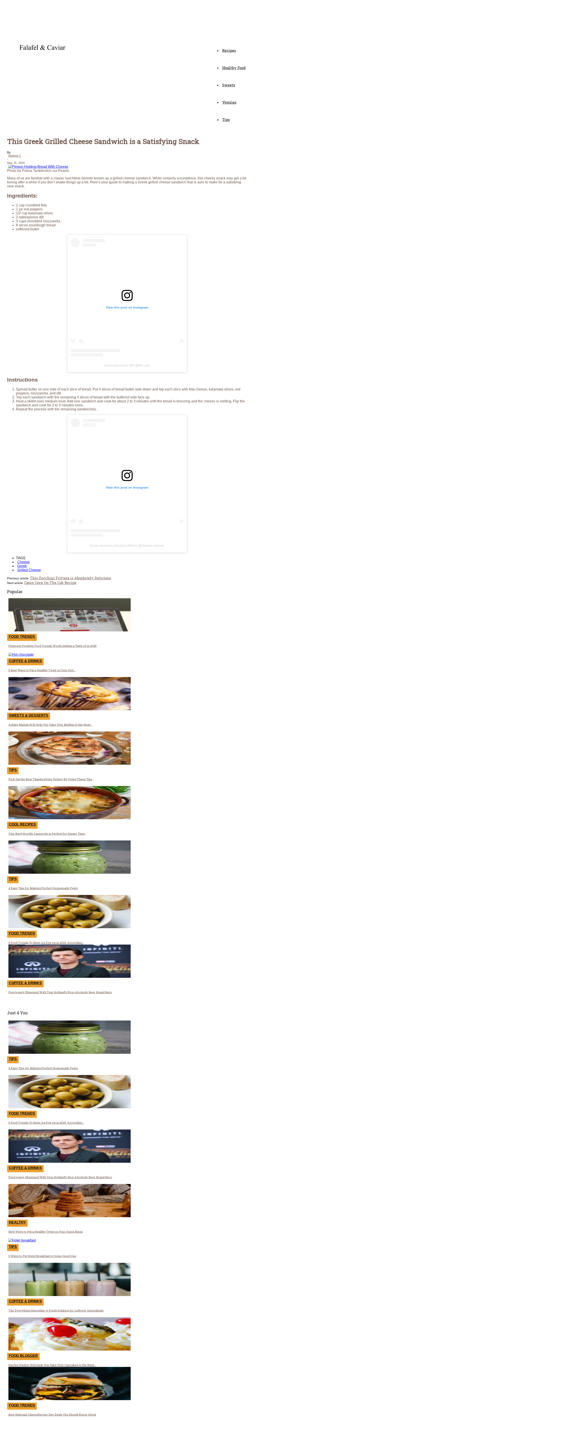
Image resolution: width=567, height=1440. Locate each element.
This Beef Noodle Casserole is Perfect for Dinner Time (46, 834)
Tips (226, 119)
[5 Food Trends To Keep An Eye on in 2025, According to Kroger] (69, 927)
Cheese (23, 562)
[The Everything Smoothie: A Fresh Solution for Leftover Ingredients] (69, 1295)
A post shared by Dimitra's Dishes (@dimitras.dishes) (127, 545)
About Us (178, 1433)
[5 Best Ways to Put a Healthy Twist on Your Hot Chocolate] (21, 654)
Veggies (229, 102)
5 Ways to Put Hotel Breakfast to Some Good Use (42, 1256)
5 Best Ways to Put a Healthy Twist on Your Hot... (41, 670)
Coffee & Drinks (25, 661)
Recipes (229, 50)
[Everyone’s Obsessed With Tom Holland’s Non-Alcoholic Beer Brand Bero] (69, 976)
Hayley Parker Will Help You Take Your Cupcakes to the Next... (52, 1365)
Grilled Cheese (29, 570)
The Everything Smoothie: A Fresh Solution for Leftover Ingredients (56, 1310)
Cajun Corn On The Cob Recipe (50, 582)
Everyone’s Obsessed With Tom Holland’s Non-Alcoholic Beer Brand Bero (60, 992)
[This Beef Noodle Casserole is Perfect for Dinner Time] (69, 818)
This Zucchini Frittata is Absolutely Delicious (70, 578)
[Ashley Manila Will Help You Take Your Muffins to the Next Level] (69, 709)
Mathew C (14, 155)
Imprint (237, 1433)
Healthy (17, 1222)
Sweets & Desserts (28, 715)
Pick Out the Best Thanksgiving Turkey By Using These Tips (50, 779)
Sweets (228, 85)
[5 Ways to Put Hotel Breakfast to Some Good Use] (22, 1240)
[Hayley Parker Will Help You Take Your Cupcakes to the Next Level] (69, 1349)
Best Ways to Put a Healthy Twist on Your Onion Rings (45, 1232)
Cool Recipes (22, 824)
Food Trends (22, 636)
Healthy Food (234, 67)
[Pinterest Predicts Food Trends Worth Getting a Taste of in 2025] (69, 630)
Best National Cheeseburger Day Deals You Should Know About (52, 1415)
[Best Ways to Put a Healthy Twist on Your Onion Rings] (69, 1216)
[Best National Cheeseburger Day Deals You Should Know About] (69, 1399)
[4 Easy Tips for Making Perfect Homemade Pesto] (69, 872)
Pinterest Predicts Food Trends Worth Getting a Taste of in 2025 (52, 646)
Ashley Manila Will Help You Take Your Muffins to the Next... (50, 725)
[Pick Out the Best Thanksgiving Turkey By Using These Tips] (69, 763)
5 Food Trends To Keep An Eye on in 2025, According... (46, 943)
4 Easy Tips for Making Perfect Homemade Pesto (43, 888)
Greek (22, 566)
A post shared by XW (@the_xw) (127, 365)
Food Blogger (23, 1356)
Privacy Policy (208, 1433)
